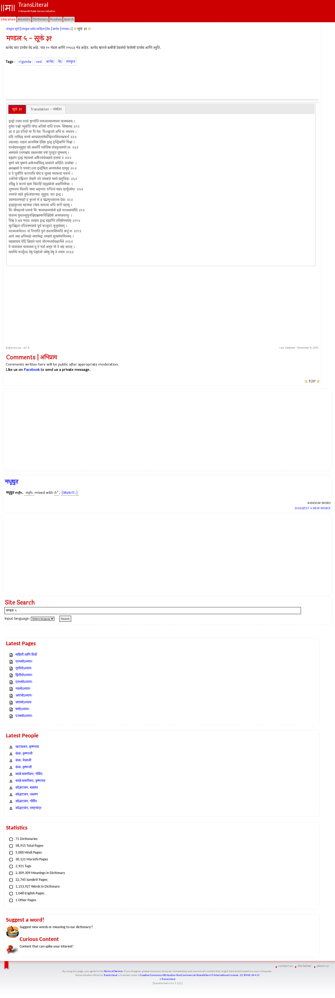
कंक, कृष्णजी (23, 767)
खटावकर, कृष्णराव (27, 747)
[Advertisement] (162, 82)
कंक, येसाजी (23, 760)
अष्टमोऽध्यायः (23, 696)
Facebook (32, 369)
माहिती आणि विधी (26, 655)
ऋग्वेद (49, 61)
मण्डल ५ (66, 29)
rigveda (25, 61)
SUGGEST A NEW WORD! (313, 508)
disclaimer (305, 966)
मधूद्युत (11, 481)
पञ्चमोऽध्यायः (24, 716)
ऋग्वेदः (56, 29)
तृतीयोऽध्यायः (23, 668)
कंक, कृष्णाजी (23, 754)
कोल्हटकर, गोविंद (26, 801)
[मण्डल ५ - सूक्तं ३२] (89, 29)
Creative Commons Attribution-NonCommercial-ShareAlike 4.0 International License (189, 975)
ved (39, 61)
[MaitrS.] (69, 492)
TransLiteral (110, 975)
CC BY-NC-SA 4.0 (249, 975)
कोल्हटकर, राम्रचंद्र (28, 808)
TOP (312, 381)
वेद (60, 61)
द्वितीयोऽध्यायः (24, 675)
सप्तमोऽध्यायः (23, 702)
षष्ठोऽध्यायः (22, 709)
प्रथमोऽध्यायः (24, 662)
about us (323, 966)
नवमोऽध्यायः (23, 689)
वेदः (49, 29)
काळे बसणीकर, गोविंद (28, 774)
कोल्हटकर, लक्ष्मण (26, 795)
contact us (285, 966)
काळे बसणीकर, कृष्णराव (30, 781)
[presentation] (17, 109)
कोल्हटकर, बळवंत (26, 788)
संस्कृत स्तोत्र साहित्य (33, 29)
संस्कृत (70, 61)
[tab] (17, 109)
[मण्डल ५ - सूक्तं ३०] (75, 29)
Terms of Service (113, 971)
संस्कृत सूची (13, 29)
